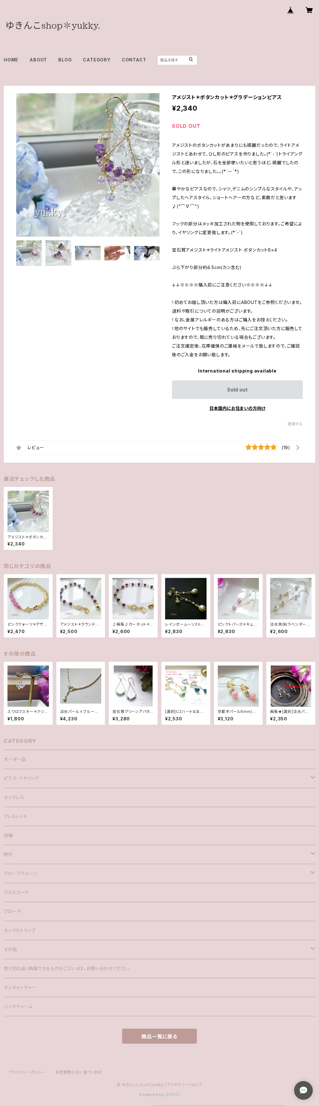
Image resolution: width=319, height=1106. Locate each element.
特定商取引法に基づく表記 (78, 1072)
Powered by (153, 1094)
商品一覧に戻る (159, 1036)
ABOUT (38, 59)
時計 (8, 854)
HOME (11, 59)
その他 (10, 949)
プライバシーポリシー (27, 1072)
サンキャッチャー (20, 987)
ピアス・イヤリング (21, 778)
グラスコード (16, 892)
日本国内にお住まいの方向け (237, 408)
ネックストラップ (20, 930)
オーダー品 (15, 759)
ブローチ (12, 911)
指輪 (8, 835)
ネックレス (14, 797)
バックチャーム (18, 1006)
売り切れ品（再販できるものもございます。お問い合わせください (66, 968)
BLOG (65, 59)
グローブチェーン (20, 873)
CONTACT (134, 59)
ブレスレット (15, 816)
